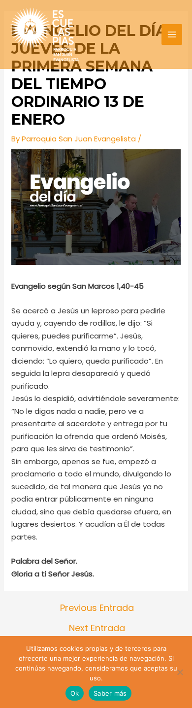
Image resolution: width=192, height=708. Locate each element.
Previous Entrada (97, 608)
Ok (74, 693)
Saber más (110, 693)
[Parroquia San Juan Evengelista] (44, 34)
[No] (180, 672)
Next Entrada (97, 628)
